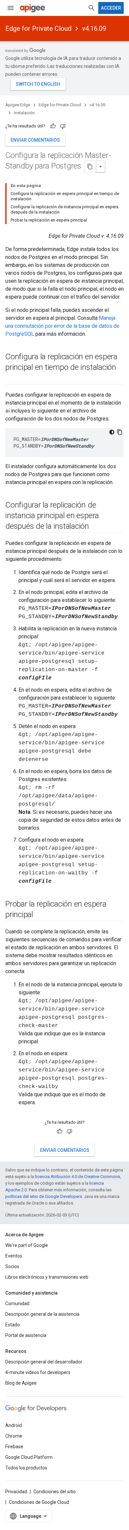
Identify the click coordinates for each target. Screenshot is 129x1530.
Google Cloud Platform (29, 1457)
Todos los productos (26, 1467)
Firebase (14, 1446)
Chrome (13, 1436)
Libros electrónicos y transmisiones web (46, 1277)
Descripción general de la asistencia (42, 1314)
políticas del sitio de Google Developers (43, 1196)
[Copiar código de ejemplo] (120, 432)
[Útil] (53, 126)
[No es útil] (63, 126)
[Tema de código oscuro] (112, 432)
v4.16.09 (94, 28)
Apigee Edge (17, 104)
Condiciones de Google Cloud (39, 1502)
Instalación (24, 112)
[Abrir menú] (10, 8)
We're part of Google (26, 1245)
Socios (12, 1266)
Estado (12, 1324)
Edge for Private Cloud (38, 28)
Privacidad (16, 1491)
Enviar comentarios (35, 140)
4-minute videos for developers (37, 1372)
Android (13, 1425)
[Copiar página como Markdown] (90, 166)
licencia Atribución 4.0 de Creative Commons (77, 1176)
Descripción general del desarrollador (43, 1361)
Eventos (13, 1256)
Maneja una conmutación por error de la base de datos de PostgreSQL (62, 326)
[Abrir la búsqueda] (92, 8)
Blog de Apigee (21, 1383)
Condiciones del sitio (54, 1491)
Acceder (111, 8)
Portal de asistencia (25, 1335)
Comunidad (17, 1303)
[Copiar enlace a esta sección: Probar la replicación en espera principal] (41, 915)
